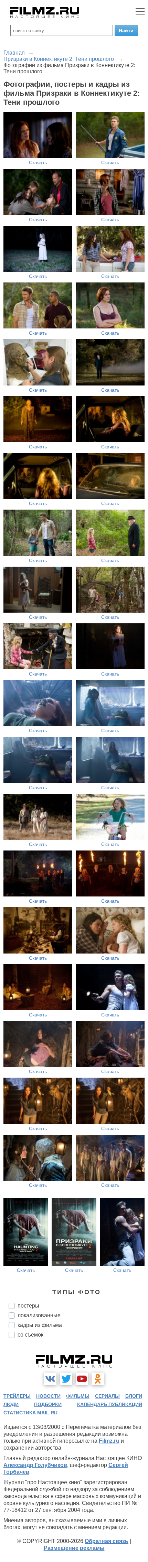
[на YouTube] (82, 1379)
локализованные (39, 1315)
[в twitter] (66, 1379)
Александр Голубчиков (35, 1465)
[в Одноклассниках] (98, 1379)
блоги (133, 1396)
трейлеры (17, 1396)
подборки (48, 1404)
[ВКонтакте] (50, 1379)
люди (11, 1404)
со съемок (30, 1335)
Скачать (38, 162)
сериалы (107, 1396)
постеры (28, 1306)
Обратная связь (106, 1541)
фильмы (77, 1396)
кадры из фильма (40, 1325)
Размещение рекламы (74, 1548)
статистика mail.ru (30, 1412)
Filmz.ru (109, 1441)
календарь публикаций (109, 1404)
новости (48, 1396)
